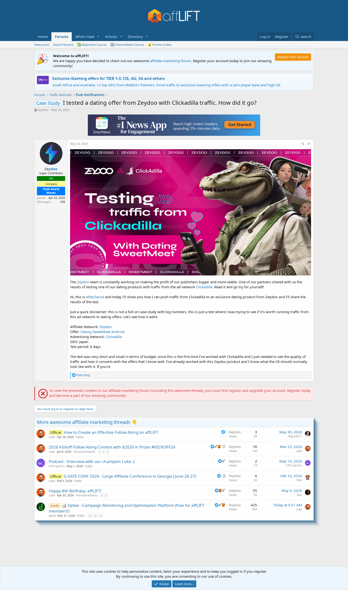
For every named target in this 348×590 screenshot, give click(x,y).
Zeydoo (43, 110)
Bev (299, 495)
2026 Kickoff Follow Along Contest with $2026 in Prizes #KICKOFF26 (112, 447)
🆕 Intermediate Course (127, 44)
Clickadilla (204, 286)
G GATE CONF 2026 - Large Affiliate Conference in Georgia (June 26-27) (130, 476)
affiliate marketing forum (170, 60)
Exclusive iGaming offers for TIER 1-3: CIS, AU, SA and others (108, 78)
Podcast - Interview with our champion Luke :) (91, 461)
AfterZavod (95, 296)
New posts (41, 44)
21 (95, 515)
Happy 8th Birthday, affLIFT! (75, 491)
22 (100, 515)
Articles (111, 36)
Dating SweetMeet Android (102, 331)
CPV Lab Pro (57, 466)
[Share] (303, 144)
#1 (309, 144)
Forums (61, 36)
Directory (135, 36)
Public (80, 437)
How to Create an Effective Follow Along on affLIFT (111, 432)
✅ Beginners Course (92, 44)
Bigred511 (295, 436)
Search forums (63, 44)
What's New (84, 36)
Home (43, 36)
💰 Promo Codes (159, 44)
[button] (98, 36)
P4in (299, 480)
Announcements (84, 452)
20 (90, 515)
